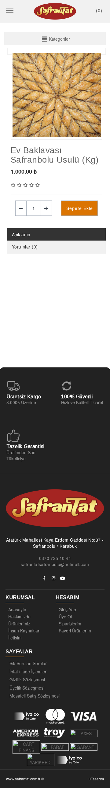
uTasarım (96, 778)
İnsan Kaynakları (24, 631)
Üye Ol (65, 616)
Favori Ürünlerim (75, 631)
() (99, 10)
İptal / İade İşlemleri (28, 671)
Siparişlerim (70, 623)
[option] (57, 95)
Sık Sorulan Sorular (28, 663)
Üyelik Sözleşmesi (26, 688)
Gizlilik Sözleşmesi (27, 679)
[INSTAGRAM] (53, 578)
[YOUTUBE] (62, 578)
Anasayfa (17, 609)
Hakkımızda (19, 616)
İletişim (15, 638)
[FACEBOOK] (44, 578)
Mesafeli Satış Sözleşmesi (34, 696)
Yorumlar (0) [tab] (25, 247)
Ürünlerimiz (19, 623)
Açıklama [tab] (21, 234)
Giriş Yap (67, 609)
